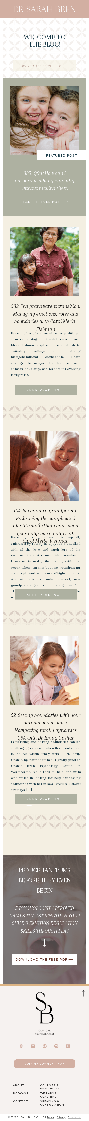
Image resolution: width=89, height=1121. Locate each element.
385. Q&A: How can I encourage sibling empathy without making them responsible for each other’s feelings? (44, 188)
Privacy (61, 1116)
